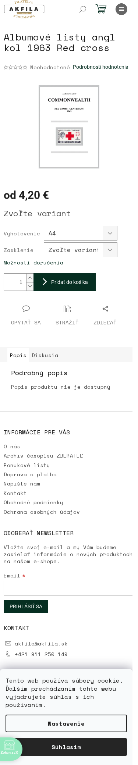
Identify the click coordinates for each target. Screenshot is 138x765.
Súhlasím (66, 747)
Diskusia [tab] (45, 355)
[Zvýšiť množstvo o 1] (29, 278)
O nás (12, 446)
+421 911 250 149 (41, 654)
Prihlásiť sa (26, 606)
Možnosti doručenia (33, 262)
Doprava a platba (30, 474)
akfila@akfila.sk (41, 643)
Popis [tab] (18, 355)
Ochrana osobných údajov (42, 512)
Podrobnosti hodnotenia (100, 67)
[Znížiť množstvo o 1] (29, 286)
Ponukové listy (27, 465)
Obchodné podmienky (33, 502)
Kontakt (15, 493)
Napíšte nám (22, 483)
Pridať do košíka (69, 282)
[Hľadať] (82, 9)
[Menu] (121, 9)
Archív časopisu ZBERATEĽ (43, 455)
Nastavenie (66, 723)
